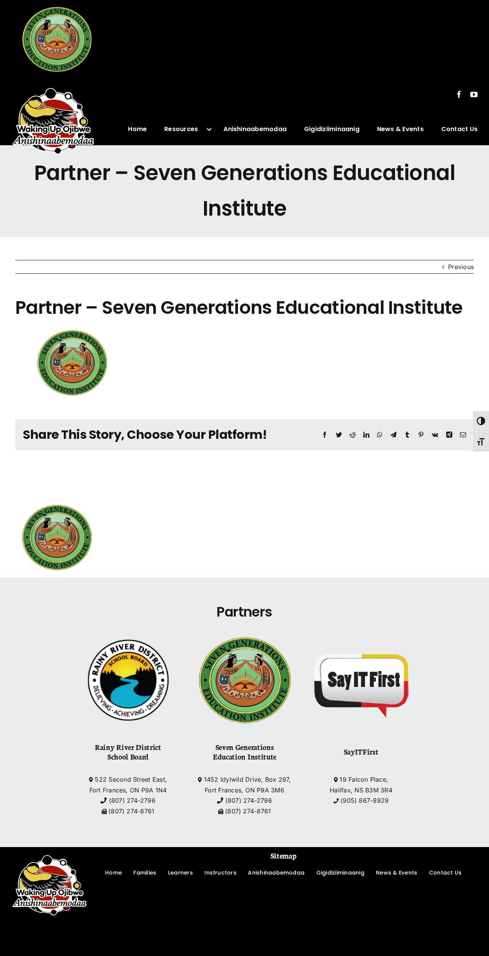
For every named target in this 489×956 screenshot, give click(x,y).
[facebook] (459, 94)
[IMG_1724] (53, 82)
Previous (461, 267)
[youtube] (474, 94)
